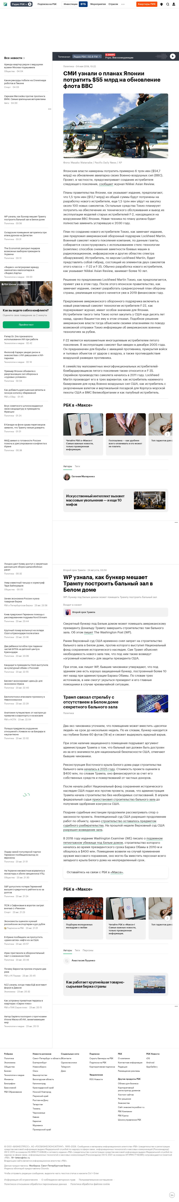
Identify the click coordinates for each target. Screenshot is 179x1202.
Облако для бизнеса (128, 1083)
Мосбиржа (34, 1165)
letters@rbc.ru (22, 1157)
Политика (9, 223)
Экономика (9, 991)
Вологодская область (43, 1079)
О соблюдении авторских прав (58, 1179)
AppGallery (151, 1066)
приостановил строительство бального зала (123, 799)
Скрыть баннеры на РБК (101, 1058)
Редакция (122, 1066)
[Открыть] (26, 4)
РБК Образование (13, 1091)
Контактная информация (130, 1062)
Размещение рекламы (129, 1070)
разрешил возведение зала (82, 829)
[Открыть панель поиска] (168, 4)
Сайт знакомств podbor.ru (131, 1107)
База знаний (10, 1087)
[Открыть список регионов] (161, 4)
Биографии (9, 1083)
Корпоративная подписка (102, 1066)
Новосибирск (39, 1066)
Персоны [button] (88, 950)
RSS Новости (96, 1079)
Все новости (13, 58)
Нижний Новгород (42, 1091)
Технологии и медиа (14, 276)
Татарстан (38, 1104)
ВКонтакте (66, 1058)
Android (150, 1062)
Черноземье (39, 1112)
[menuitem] (47, 4)
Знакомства (124, 1102)
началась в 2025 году (99, 768)
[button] (161, 4)
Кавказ (36, 1116)
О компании (124, 1058)
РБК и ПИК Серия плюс (15, 1007)
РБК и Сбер (10, 396)
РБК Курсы (123, 1115)
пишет (88, 632)
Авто (6, 102)
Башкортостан (40, 1074)
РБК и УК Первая (12, 975)
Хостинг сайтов (126, 1094)
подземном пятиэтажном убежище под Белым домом (113, 840)
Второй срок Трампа (74, 569)
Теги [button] (77, 466)
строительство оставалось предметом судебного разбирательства (109, 822)
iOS (148, 1058)
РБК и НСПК (10, 719)
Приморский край (42, 1129)
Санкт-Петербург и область (47, 1058)
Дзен (63, 1070)
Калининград (39, 1083)
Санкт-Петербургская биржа (55, 1165)
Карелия (37, 1120)
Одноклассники (69, 1062)
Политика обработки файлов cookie (90, 1183)
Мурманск (38, 1125)
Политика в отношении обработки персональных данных (35, 1183)
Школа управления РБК (129, 1119)
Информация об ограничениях (21, 1179)
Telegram (65, 1066)
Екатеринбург (40, 1062)
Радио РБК (18, 4)
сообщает (106, 183)
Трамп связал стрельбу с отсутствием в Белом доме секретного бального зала (90, 702)
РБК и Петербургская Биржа (18, 605)
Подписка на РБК (98, 1062)
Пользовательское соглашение (95, 1179)
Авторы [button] (67, 466)
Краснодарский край (43, 1087)
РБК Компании (125, 1111)
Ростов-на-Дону (40, 1100)
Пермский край (40, 1095)
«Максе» (116, 871)
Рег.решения (124, 1098)
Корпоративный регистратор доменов (129, 1089)
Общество (9, 71)
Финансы (8, 1079)
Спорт (7, 86)
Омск (35, 1070)
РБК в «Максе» (78, 405)
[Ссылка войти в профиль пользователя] (174, 4)
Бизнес (7, 1070)
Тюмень (36, 1108)
